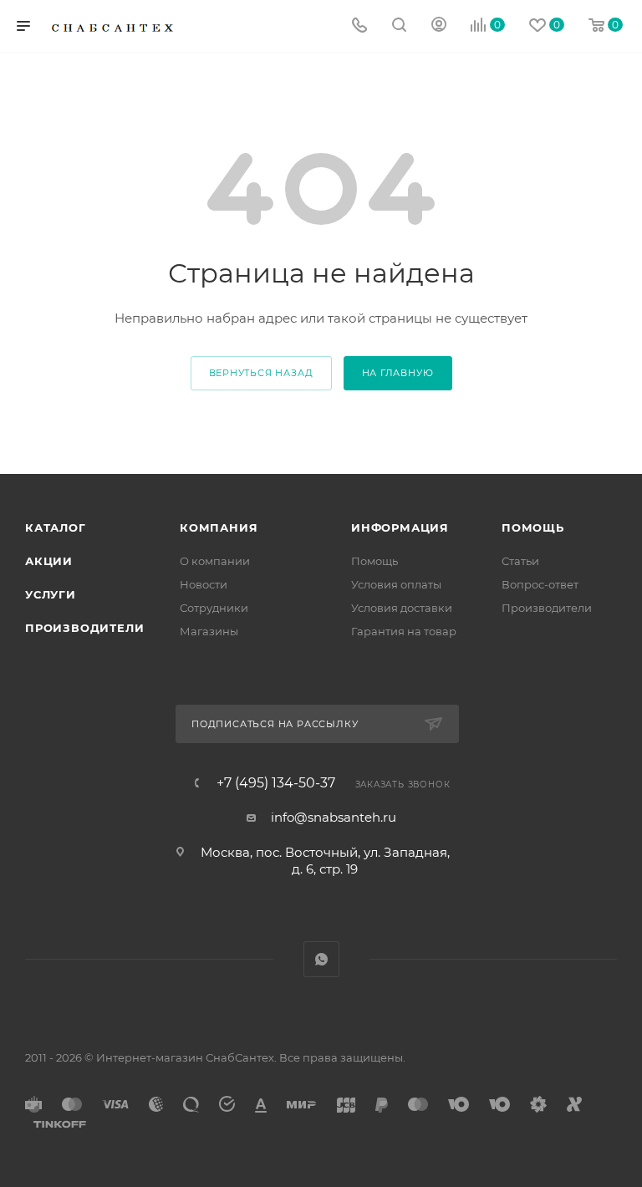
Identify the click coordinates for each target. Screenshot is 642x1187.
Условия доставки (401, 607)
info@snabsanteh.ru (333, 817)
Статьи (520, 561)
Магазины (209, 631)
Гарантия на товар (403, 631)
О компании (215, 561)
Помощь (374, 561)
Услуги (50, 594)
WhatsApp (321, 959)
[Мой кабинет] (438, 26)
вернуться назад (261, 373)
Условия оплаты (396, 584)
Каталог (55, 527)
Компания (218, 527)
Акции (49, 561)
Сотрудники (214, 607)
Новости (203, 584)
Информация (400, 527)
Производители (84, 627)
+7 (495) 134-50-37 (276, 783)
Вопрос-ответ (540, 584)
